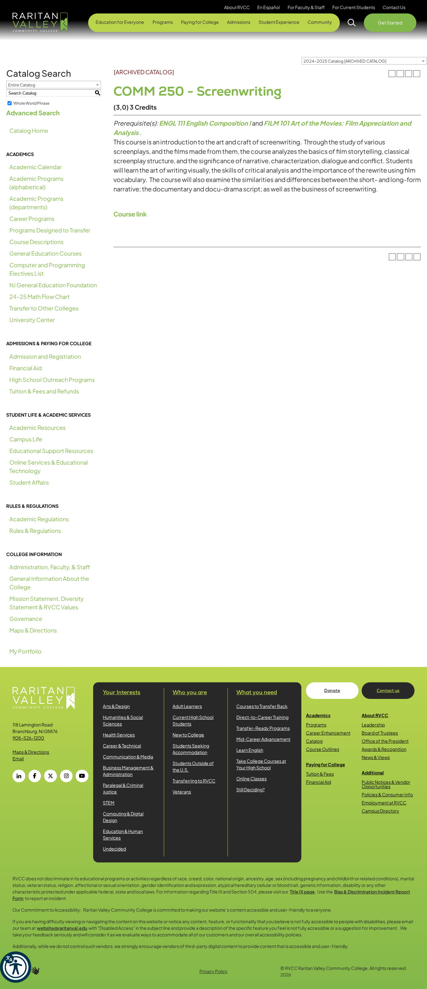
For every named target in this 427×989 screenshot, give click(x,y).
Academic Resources (37, 427)
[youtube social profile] (82, 776)
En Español (268, 7)
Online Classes (251, 778)
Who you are (190, 692)
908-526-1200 (28, 738)
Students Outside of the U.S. (193, 766)
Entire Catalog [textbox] (21, 84)
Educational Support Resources (51, 450)
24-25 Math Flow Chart (39, 296)
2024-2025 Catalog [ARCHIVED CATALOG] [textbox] (345, 61)
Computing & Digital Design (123, 817)
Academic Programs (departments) (36, 203)
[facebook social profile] (34, 776)
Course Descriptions (36, 241)
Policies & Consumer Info (387, 794)
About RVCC (375, 715)
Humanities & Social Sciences (123, 720)
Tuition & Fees (320, 774)
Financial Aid (25, 368)
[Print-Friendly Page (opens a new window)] (408, 73)
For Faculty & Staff (306, 7)
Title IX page (302, 891)
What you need (256, 692)
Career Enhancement (328, 733)
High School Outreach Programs (52, 379)
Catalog (314, 741)
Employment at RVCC (384, 802)
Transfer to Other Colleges (43, 308)
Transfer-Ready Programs (263, 728)
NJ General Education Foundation (53, 285)
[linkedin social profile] (19, 776)
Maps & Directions (33, 630)
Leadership (373, 724)
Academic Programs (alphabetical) (36, 182)
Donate (332, 690)
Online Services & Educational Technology (48, 466)
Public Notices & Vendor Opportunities (386, 784)
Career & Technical (122, 745)
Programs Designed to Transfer (49, 230)
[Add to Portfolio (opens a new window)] (392, 73)
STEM (108, 802)
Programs (316, 724)
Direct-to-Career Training (262, 717)
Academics (318, 715)
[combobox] (364, 61)
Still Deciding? (250, 789)
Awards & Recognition (384, 749)
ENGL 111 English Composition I (205, 123)
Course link (130, 214)
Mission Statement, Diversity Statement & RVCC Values (46, 603)
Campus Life (25, 439)
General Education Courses (45, 253)
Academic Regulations (39, 519)
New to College (188, 734)
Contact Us (394, 7)
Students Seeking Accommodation (191, 749)
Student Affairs (29, 482)
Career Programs (31, 218)
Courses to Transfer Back (262, 706)
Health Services (119, 734)
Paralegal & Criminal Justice (123, 788)
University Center (32, 319)
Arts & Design (116, 706)
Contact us (388, 690)
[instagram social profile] (66, 776)
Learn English (249, 750)
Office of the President (385, 741)
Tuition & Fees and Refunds (44, 391)
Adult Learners (187, 706)
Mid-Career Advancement (263, 739)
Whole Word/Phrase (31, 103)
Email (18, 758)
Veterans (182, 791)
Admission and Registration (45, 356)
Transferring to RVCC (194, 780)
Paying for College (325, 764)
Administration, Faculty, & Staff (49, 566)
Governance (25, 618)
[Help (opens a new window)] (416, 73)
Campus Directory (380, 811)
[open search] (352, 22)
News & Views (376, 757)
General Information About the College (49, 583)
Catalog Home (28, 130)
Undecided (114, 848)
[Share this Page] (400, 73)
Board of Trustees (380, 733)
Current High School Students (193, 720)
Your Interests (121, 692)
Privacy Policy (213, 971)
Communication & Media (128, 756)
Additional (373, 772)
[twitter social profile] (50, 776)
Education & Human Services (123, 834)
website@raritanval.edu (62, 928)
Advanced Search (33, 113)
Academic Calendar (35, 166)
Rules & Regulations (35, 530)
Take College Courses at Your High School (261, 764)
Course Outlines (322, 749)
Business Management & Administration (128, 771)
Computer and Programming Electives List (47, 269)
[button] (15, 967)
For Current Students (353, 7)
